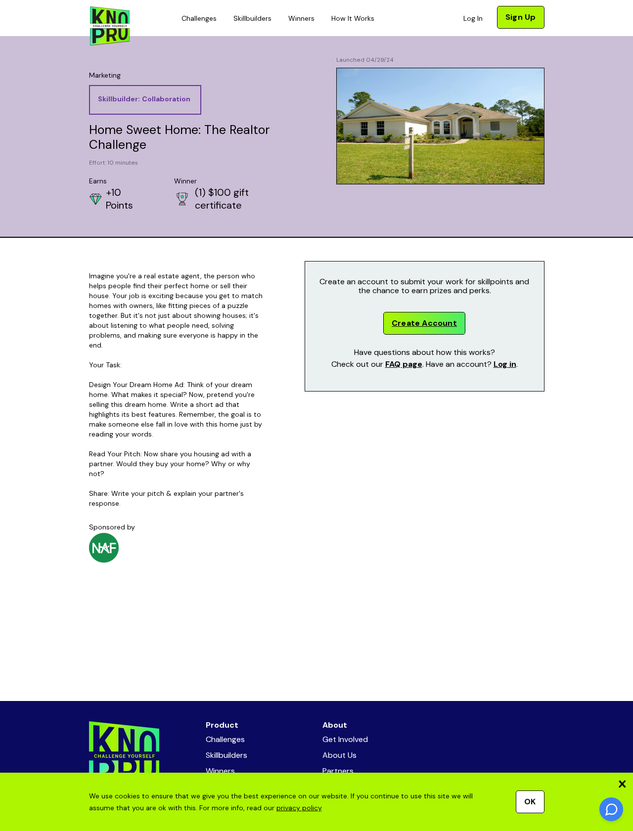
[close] (622, 784)
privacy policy (299, 807)
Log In (473, 18)
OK (530, 801)
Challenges (199, 18)
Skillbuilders (252, 18)
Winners (301, 18)
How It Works (352, 18)
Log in (505, 364)
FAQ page (403, 364)
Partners (338, 771)
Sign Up (520, 17)
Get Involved (345, 739)
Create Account (424, 323)
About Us (339, 755)
